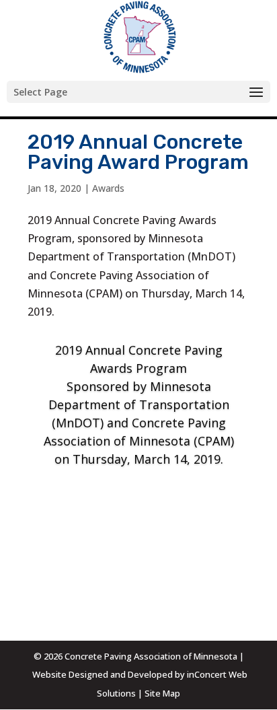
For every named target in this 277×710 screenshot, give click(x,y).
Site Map (162, 693)
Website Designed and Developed (102, 674)
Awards (108, 188)
